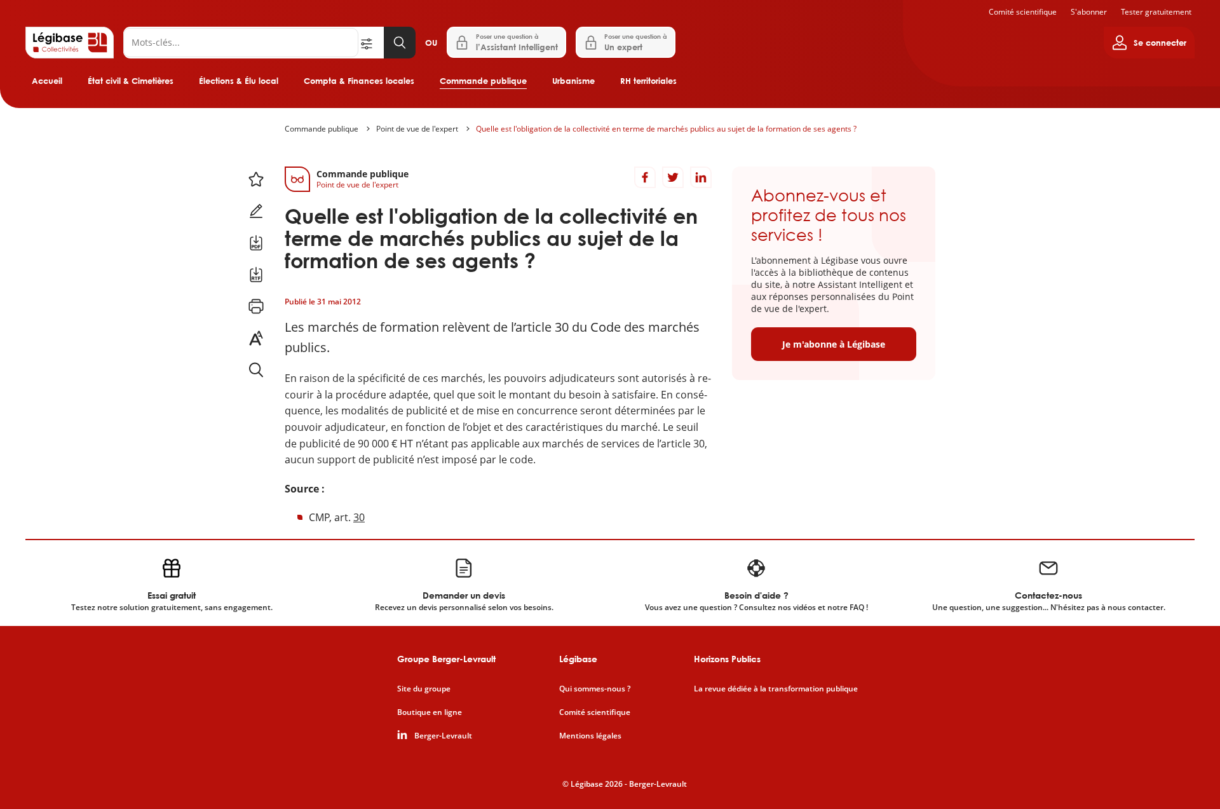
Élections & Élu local (238, 81)
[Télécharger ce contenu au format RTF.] (256, 274)
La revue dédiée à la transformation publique (776, 689)
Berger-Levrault (443, 736)
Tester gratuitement (1156, 11)
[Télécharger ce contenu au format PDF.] (256, 242)
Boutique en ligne (429, 712)
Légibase (578, 658)
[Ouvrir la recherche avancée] (371, 43)
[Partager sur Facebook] (645, 177)
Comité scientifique (1023, 11)
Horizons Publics (727, 658)
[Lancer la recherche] (400, 42)
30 (359, 517)
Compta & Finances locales (359, 81)
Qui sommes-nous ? (594, 689)
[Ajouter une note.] (256, 211)
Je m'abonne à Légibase (833, 344)
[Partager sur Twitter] (673, 177)
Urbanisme (573, 81)
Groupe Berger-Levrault (446, 658)
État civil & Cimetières (130, 81)
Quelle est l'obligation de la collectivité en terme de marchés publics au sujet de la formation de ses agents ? (666, 128)
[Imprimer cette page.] (256, 306)
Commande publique (483, 81)
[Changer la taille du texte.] (256, 338)
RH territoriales (648, 81)
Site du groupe (424, 689)
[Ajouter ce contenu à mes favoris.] (256, 179)
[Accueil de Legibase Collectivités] (69, 42)
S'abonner (1089, 11)
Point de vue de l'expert (417, 128)
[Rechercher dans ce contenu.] (256, 370)
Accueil (47, 81)
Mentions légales (590, 736)
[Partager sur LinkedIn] (701, 177)
